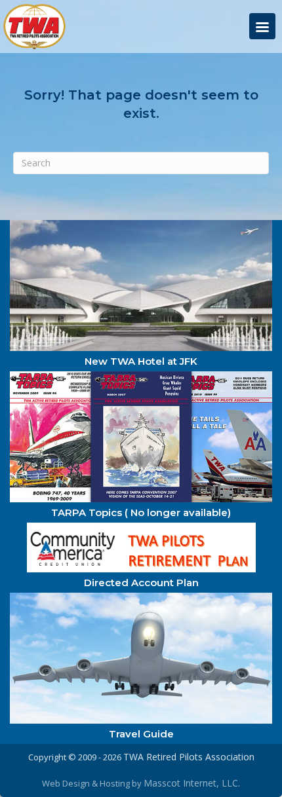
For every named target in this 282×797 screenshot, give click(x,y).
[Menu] (262, 26)
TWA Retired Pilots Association (188, 757)
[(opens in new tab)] (141, 284)
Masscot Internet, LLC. (192, 783)
